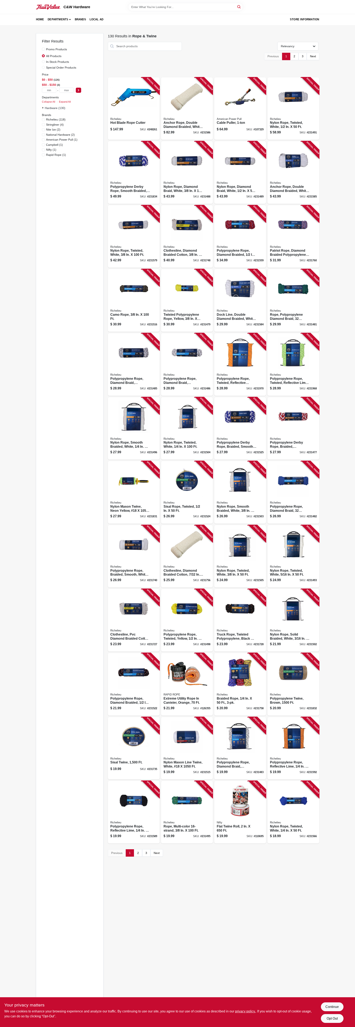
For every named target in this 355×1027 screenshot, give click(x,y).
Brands (80, 19)
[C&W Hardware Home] (48, 7)
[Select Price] (78, 90)
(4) (55, 124)
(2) (53, 129)
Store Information (304, 19)
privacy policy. (245, 1011)
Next (313, 56)
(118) (56, 119)
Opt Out (332, 1018)
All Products (53, 56)
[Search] (239, 6)
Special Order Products (61, 68)
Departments (58, 19)
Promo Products (56, 49)
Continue (332, 1007)
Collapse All (48, 101)
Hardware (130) (55, 108)
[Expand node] (43, 108)
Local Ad (97, 19)
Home (40, 19)
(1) (61, 139)
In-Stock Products (57, 62)
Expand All (65, 101)
